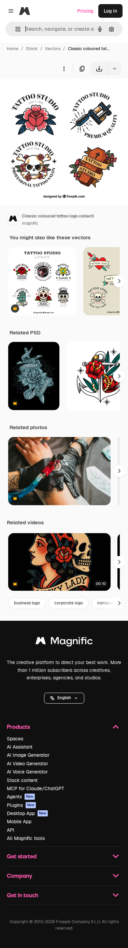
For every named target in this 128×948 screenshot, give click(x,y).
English (64, 698)
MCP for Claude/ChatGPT (35, 788)
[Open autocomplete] (15, 29)
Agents (20, 797)
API (10, 830)
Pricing (85, 11)
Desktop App (26, 813)
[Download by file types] (114, 68)
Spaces (15, 739)
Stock (32, 48)
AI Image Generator (28, 755)
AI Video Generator (27, 764)
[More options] (64, 68)
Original (43, 91)
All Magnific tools (26, 838)
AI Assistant (19, 747)
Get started (22, 856)
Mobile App (19, 821)
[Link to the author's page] (13, 220)
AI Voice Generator (27, 772)
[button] (64, 698)
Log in (110, 11)
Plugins (20, 805)
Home (12, 48)
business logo (27, 603)
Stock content (22, 780)
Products (18, 726)
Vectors (52, 48)
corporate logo (68, 603)
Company (19, 875)
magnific (30, 223)
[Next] (119, 281)
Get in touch (22, 895)
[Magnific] (64, 642)
